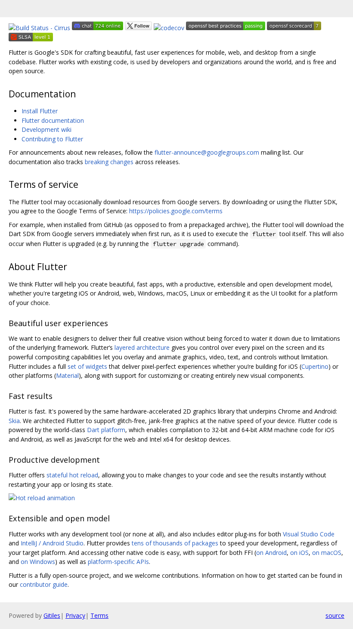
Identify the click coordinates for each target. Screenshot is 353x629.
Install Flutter (40, 111)
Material (67, 375)
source (334, 615)
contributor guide (44, 584)
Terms (99, 615)
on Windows (38, 561)
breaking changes (109, 162)
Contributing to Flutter (52, 139)
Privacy (75, 615)
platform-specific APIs (118, 561)
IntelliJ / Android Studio (52, 543)
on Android (271, 552)
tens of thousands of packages (175, 543)
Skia (14, 421)
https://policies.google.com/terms (176, 211)
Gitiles (51, 615)
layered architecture (142, 347)
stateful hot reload (72, 475)
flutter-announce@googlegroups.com (207, 152)
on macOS (326, 552)
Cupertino (314, 366)
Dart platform (106, 430)
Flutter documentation (53, 120)
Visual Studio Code (308, 534)
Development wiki (46, 129)
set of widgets (87, 366)
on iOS (299, 552)
